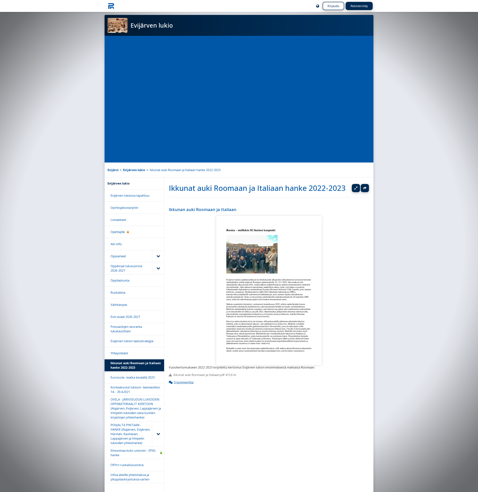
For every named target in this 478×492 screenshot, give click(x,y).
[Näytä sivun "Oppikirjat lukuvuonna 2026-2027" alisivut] (158, 268)
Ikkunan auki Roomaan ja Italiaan (202, 209)
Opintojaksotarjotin (124, 208)
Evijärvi (113, 170)
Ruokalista (118, 292)
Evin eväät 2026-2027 (125, 317)
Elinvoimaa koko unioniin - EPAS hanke (133, 453)
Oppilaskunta (120, 280)
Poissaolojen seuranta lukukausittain (126, 329)
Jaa (365, 188)
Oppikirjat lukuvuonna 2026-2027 (126, 268)
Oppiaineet (118, 256)
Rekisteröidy (359, 6)
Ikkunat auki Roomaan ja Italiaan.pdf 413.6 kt (204, 375)
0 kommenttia (183, 382)
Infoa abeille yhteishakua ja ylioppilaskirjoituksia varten (130, 477)
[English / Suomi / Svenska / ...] (317, 6)
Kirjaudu (333, 6)
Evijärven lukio (134, 170)
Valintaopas (119, 305)
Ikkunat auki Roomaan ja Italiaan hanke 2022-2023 (185, 170)
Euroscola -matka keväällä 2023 (133, 377)
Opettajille (118, 232)
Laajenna (359, 188)
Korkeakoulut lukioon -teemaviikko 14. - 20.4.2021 (135, 389)
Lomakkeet (118, 220)
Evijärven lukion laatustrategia (132, 341)
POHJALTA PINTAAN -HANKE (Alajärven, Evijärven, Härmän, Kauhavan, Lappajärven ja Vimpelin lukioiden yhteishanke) (130, 434)
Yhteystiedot (119, 353)
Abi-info (116, 244)
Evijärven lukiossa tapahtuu (130, 195)
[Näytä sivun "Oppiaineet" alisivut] (158, 256)
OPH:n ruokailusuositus (127, 465)
